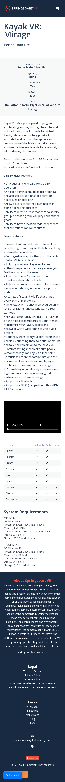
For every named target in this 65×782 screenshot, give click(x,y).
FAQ (32, 723)
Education (32, 710)
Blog (32, 719)
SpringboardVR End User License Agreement (32, 687)
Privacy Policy (32, 675)
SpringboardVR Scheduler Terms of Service (33, 683)
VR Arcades (32, 706)
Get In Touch (13, 775)
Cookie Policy (32, 679)
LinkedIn (32, 758)
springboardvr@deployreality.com (32, 740)
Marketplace (32, 714)
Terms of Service (32, 671)
